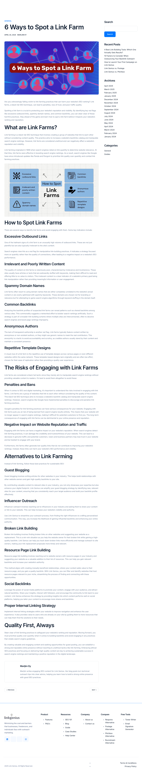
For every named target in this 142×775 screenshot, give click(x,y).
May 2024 (108, 123)
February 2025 (110, 93)
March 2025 (109, 89)
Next (93, 690)
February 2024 (110, 133)
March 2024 (109, 130)
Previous (11, 690)
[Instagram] (26, 739)
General (8, 21)
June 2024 (108, 120)
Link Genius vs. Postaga (114, 68)
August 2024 (109, 113)
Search (108, 22)
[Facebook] (13, 739)
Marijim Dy (22, 35)
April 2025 (108, 86)
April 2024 (108, 126)
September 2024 (111, 109)
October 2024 (110, 106)
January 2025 (110, 96)
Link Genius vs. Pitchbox (114, 72)
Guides (107, 154)
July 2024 (108, 116)
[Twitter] (19, 739)
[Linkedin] (7, 739)
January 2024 (110, 136)
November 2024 (111, 103)
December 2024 (111, 99)
